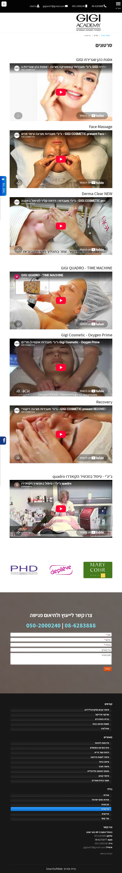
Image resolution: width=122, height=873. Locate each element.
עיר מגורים (106, 650)
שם (108, 634)
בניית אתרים (69, 868)
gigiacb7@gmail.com (94, 847)
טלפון (107, 639)
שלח (107, 668)
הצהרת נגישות (106, 853)
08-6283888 (80, 625)
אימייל (107, 645)
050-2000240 (43, 625)
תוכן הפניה (106, 655)
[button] (4, 4)
